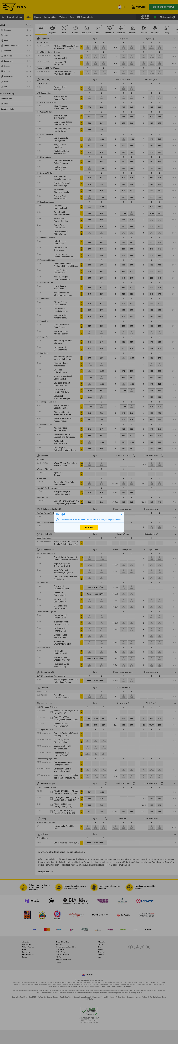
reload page (89, 527)
